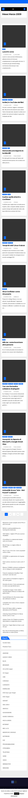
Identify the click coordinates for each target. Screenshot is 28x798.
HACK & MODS (7, 720)
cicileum (16, 391)
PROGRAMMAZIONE (9, 744)
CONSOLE (6, 681)
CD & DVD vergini (8, 669)
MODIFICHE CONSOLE (9, 732)
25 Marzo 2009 (8, 391)
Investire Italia (6, 642)
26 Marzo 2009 (8, 296)
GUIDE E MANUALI (8, 716)
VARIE (4, 49)
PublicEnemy (17, 156)
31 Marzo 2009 (8, 54)
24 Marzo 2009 (8, 495)
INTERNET (10, 99)
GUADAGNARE (7, 712)
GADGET (5, 700)
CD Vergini (6, 673)
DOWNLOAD (5, 383)
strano (16, 105)
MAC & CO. (6, 728)
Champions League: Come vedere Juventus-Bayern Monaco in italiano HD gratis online (13, 591)
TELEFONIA (6, 752)
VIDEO (4, 760)
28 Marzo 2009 (8, 248)
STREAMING (19, 487)
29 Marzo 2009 (8, 156)
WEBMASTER (7, 764)
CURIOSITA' (5, 99)
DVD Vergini (6, 696)
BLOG (4, 661)
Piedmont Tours (7, 646)
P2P (8, 148)
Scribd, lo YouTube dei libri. (13, 102)
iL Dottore (17, 54)
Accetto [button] (16, 793)
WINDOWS (6, 768)
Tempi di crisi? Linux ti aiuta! (13, 245)
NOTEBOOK (6, 736)
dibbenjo (16, 296)
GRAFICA (15, 383)
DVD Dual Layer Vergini (9, 692)
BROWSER (6, 665)
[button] (22, 9)
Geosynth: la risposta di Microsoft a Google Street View (12, 441)
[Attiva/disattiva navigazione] (13, 9)
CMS (4, 677)
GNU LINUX (10, 242)
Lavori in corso (8, 52)
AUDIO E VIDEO (7, 657)
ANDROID (5, 653)
